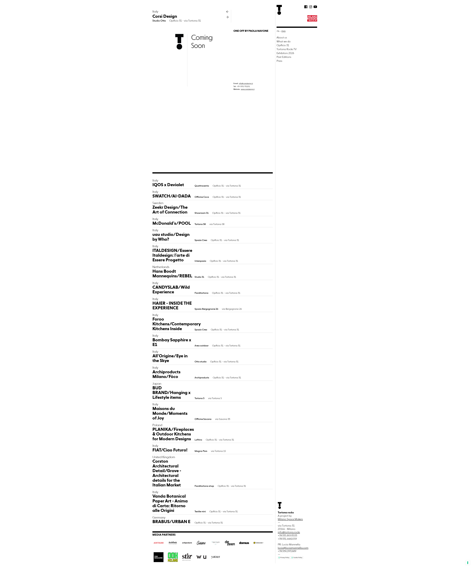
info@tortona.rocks (289, 532)
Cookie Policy (297, 557)
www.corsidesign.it (247, 89)
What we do (284, 41)
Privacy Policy (284, 557)
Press (279, 61)
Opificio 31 (283, 45)
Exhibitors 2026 (285, 53)
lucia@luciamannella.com (293, 548)
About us (282, 37)
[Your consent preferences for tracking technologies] (467, 562)
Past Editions (284, 57)
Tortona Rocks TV (287, 49)
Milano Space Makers (290, 519)
